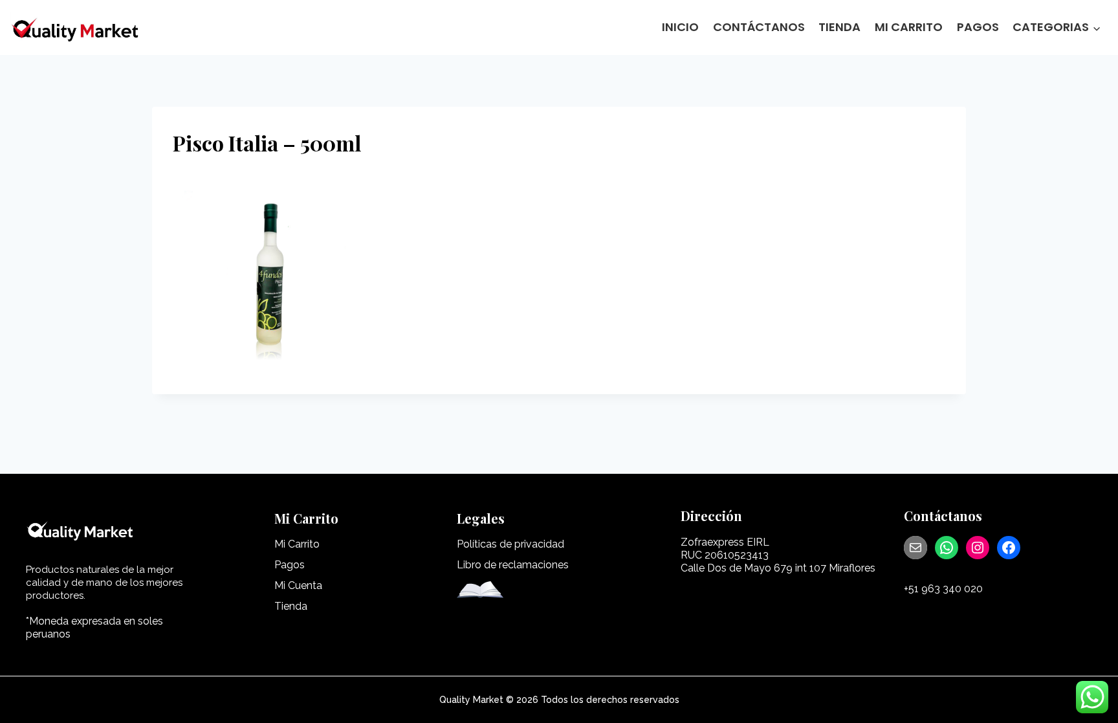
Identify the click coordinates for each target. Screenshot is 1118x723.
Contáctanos (759, 27)
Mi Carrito (909, 27)
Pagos (978, 27)
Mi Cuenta (298, 585)
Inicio (680, 27)
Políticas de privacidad (510, 544)
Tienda (839, 27)
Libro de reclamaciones (513, 565)
